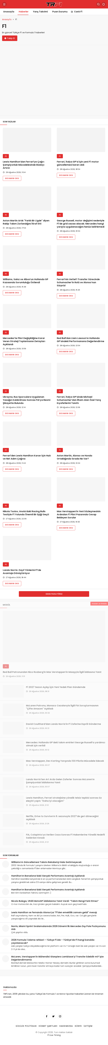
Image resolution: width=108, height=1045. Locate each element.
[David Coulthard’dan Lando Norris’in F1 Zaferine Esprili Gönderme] (13, 728)
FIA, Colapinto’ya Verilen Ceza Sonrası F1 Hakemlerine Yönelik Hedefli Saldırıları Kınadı (65, 836)
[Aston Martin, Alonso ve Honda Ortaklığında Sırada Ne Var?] (81, 434)
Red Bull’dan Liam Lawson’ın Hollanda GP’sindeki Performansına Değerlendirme (80, 340)
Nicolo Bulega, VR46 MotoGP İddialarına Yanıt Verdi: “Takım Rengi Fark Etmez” (55, 901)
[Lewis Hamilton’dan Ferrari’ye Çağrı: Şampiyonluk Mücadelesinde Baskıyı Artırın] (27, 140)
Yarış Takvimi (40, 11)
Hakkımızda (66, 1025)
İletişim (88, 1025)
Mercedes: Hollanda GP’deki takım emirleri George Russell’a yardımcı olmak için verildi (65, 744)
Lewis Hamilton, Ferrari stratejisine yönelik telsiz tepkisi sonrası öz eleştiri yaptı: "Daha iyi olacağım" (64, 799)
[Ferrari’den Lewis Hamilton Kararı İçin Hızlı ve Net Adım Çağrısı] (27, 434)
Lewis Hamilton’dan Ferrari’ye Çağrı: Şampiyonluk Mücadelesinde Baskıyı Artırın (23, 165)
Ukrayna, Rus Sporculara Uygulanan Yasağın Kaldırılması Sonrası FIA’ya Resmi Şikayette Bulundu (26, 400)
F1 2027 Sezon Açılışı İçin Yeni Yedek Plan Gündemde (55, 687)
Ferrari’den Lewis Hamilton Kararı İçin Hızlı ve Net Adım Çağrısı (27, 457)
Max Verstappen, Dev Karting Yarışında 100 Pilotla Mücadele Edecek (65, 761)
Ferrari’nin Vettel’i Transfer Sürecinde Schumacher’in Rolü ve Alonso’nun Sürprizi (78, 282)
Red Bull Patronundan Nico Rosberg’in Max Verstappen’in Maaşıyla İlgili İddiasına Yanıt (52, 672)
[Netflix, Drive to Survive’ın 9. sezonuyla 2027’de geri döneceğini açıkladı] (13, 820)
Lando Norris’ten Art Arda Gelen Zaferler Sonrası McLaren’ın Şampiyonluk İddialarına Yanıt (60, 781)
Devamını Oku (12, 178)
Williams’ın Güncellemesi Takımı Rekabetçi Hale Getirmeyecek (46, 862)
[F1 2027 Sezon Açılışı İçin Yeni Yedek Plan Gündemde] (13, 691)
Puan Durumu (60, 11)
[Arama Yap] (98, 4)
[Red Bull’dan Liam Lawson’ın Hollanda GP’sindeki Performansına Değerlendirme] (81, 316)
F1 (6, 156)
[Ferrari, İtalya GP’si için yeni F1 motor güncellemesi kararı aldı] (81, 140)
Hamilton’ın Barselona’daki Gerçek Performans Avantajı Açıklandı (48, 875)
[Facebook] (46, 1016)
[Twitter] (53, 1016)
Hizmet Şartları (48, 1025)
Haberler (23, 11)
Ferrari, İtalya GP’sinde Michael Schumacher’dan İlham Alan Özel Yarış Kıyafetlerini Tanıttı (79, 400)
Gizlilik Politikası (26, 1025)
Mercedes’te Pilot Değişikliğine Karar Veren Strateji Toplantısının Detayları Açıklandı (24, 341)
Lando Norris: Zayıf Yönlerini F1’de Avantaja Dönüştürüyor (22, 571)
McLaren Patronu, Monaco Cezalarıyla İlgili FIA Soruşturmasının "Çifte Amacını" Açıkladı (62, 707)
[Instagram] (60, 1016)
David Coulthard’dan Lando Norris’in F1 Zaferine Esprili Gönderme (63, 724)
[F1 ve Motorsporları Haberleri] (54, 4)
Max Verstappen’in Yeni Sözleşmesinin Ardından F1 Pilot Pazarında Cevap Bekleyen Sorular (79, 514)
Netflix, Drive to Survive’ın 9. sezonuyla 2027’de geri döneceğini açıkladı (62, 818)
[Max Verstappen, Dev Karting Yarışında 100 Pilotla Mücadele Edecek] (13, 765)
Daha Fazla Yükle (54, 594)
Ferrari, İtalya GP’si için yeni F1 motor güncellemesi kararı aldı (78, 163)
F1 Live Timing (54, 1035)
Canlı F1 (78, 11)
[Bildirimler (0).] (103, 4)
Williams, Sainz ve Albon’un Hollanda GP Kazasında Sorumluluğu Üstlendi (25, 281)
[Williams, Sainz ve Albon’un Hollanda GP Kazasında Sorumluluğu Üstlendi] (27, 257)
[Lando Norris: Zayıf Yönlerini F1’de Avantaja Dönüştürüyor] (27, 548)
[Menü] (4, 4)
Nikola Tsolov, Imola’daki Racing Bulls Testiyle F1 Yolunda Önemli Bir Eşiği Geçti (26, 513)
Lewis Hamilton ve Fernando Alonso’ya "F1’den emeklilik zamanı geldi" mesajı (54, 912)
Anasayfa (8, 11)
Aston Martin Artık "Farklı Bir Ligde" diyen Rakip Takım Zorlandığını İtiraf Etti (26, 222)
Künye (78, 1025)
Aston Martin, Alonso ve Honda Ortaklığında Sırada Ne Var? (74, 457)
